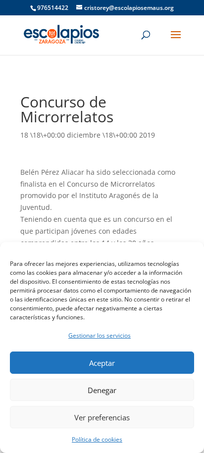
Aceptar (102, 363)
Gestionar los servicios (99, 335)
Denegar (102, 390)
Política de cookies (97, 439)
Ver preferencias (102, 417)
